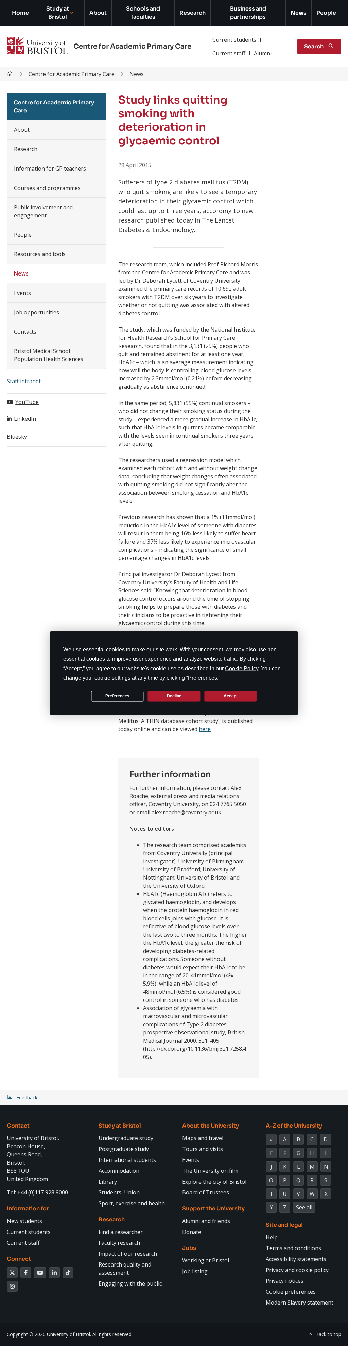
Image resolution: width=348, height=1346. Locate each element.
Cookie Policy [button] (241, 668)
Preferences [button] (202, 678)
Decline (174, 695)
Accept (231, 695)
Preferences (117, 695)
